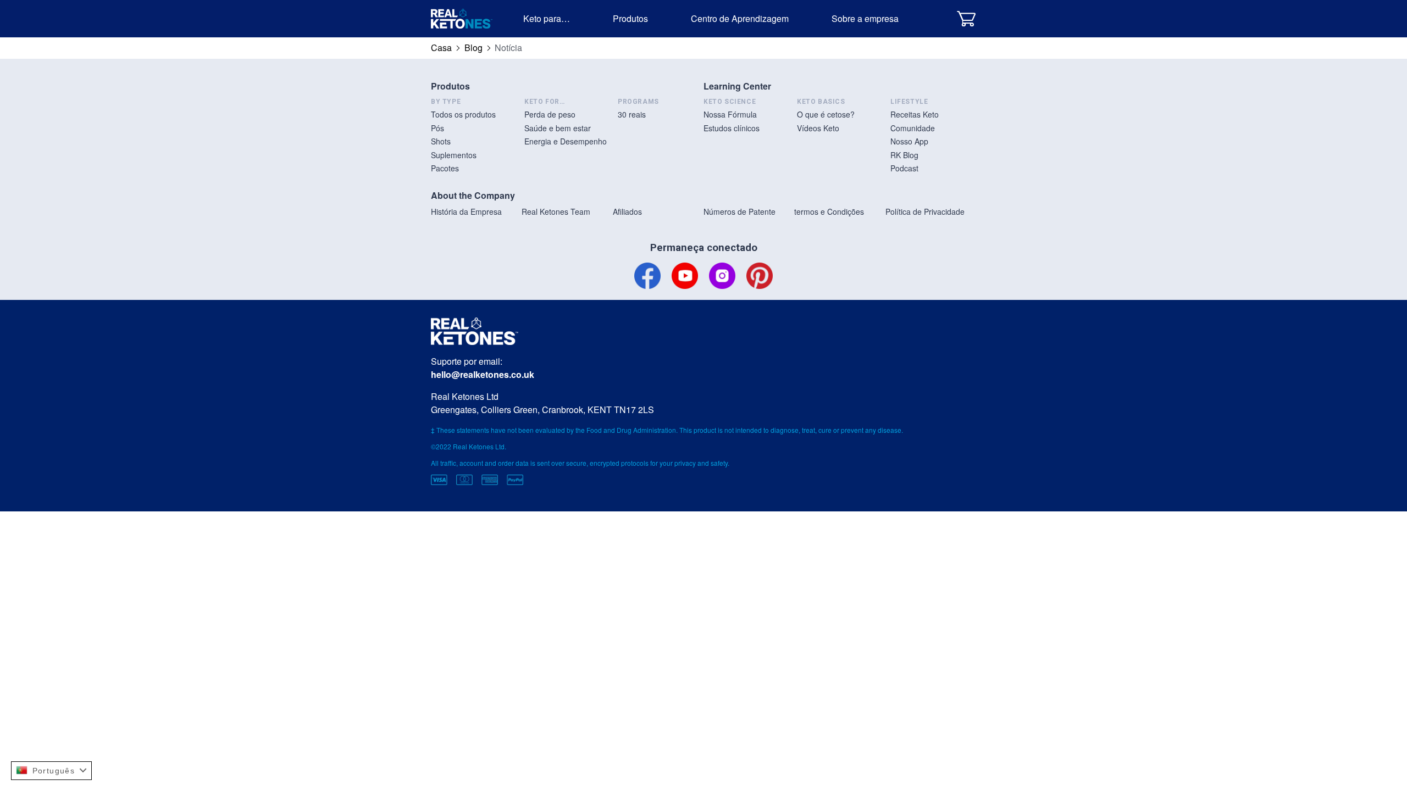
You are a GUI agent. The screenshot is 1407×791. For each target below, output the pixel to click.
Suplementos (454, 154)
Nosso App (909, 141)
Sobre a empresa (865, 18)
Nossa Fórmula (730, 114)
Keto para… (546, 18)
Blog (473, 47)
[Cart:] (966, 18)
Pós (437, 127)
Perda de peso (549, 114)
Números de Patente (739, 211)
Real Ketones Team (556, 211)
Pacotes (445, 168)
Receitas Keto (914, 114)
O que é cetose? (826, 114)
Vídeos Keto (818, 127)
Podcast (904, 168)
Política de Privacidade (925, 211)
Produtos (630, 18)
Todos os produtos (463, 114)
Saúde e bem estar (557, 127)
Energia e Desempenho (565, 141)
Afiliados (627, 211)
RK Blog (904, 154)
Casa (441, 47)
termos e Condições (829, 211)
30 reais (632, 114)
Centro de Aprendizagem (740, 18)
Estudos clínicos (732, 127)
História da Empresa (466, 211)
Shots (441, 141)
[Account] (938, 18)
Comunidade (912, 127)
